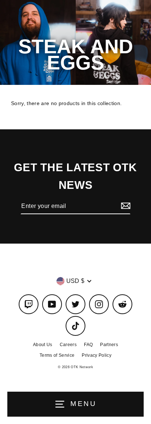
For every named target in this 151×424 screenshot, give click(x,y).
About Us (42, 344)
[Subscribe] (124, 206)
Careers (68, 344)
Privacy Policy (96, 355)
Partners (109, 344)
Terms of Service (57, 355)
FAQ (88, 344)
